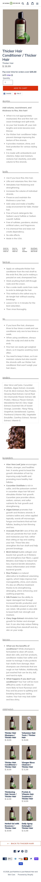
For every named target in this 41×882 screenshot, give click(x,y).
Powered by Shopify (25, 875)
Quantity (6, 78)
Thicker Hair (8, 63)
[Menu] (37, 3)
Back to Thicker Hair (22, 843)
